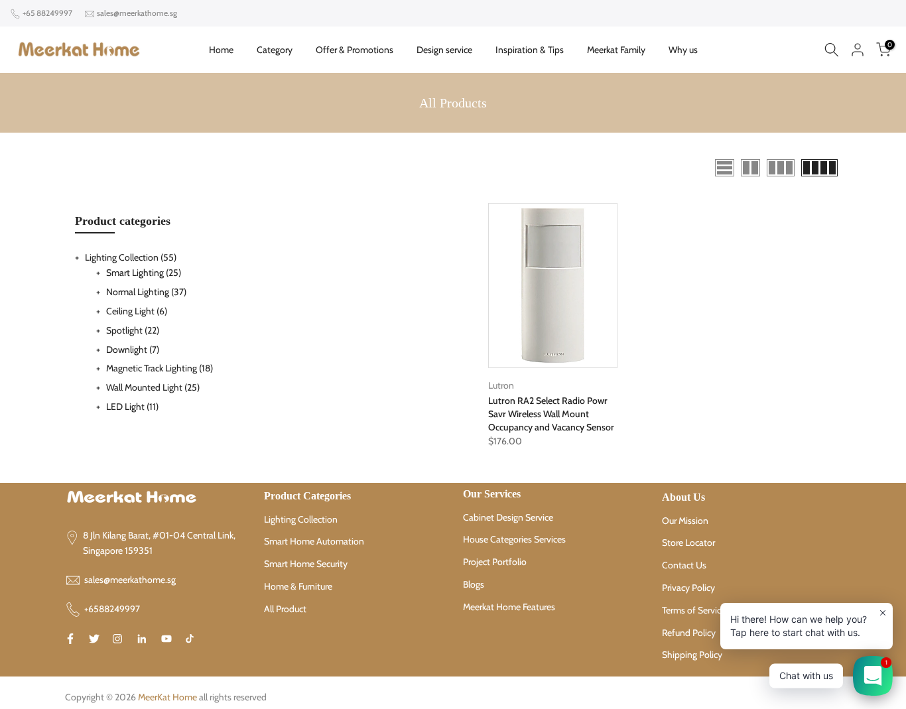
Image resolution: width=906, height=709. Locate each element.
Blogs (473, 584)
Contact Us (684, 565)
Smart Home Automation (314, 541)
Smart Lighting (143, 273)
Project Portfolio (495, 562)
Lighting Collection (130, 257)
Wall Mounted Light (153, 387)
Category (274, 50)
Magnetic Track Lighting (159, 368)
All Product (285, 609)
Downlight (132, 349)
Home (221, 50)
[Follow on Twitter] (94, 639)
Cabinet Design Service (508, 517)
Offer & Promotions (354, 50)
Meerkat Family (616, 50)
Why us (683, 50)
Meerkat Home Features (509, 607)
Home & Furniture (298, 586)
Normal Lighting (146, 292)
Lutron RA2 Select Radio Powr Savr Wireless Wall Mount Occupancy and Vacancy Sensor (551, 414)
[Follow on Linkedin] (141, 639)
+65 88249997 (47, 13)
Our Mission (685, 521)
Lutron (501, 385)
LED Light (132, 407)
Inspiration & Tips (529, 50)
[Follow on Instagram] (117, 639)
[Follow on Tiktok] (189, 639)
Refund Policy (689, 633)
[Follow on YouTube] (166, 639)
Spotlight (132, 330)
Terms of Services (696, 610)
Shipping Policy (692, 655)
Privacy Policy (688, 588)
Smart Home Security (306, 564)
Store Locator (688, 542)
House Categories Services (514, 539)
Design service (444, 50)
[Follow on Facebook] (70, 639)
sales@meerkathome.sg (137, 13)
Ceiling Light (136, 311)
